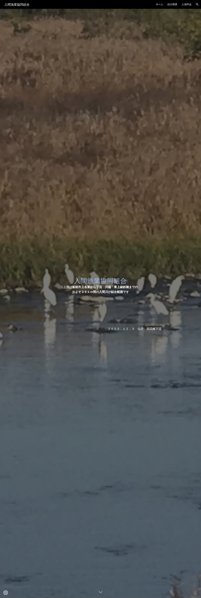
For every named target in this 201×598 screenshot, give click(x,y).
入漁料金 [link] (187, 4)
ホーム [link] (159, 4)
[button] (197, 4)
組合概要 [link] (172, 4)
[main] (100, 283)
